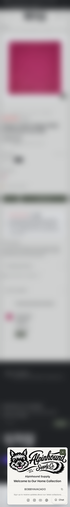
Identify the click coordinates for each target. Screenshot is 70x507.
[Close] (63, 452)
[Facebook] (28, 500)
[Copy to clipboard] (61, 489)
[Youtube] (40, 500)
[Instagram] (34, 500)
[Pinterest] (47, 500)
